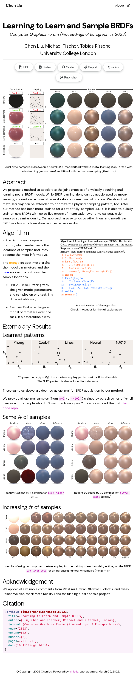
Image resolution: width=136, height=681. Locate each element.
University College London (68, 53)
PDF (25, 67)
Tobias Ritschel (96, 46)
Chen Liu (33, 46)
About (119, 5)
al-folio (73, 671)
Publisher (70, 77)
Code (69, 67)
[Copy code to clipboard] (130, 611)
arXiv (114, 67)
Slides (47, 67)
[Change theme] (127, 4)
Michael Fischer (61, 46)
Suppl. (92, 67)
